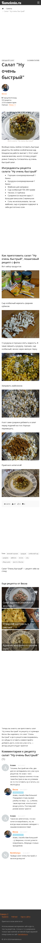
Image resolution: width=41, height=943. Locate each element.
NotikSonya (15, 853)
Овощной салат (8, 60)
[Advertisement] (20, 35)
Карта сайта (25, 917)
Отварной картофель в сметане (16, 625)
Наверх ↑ (4, 914)
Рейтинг (14, 917)
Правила (5, 917)
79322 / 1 (12, 105)
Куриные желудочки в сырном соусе (20, 647)
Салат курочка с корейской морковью (18, 604)
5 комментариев (33, 60)
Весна (4, 94)
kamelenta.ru (23, 934)
